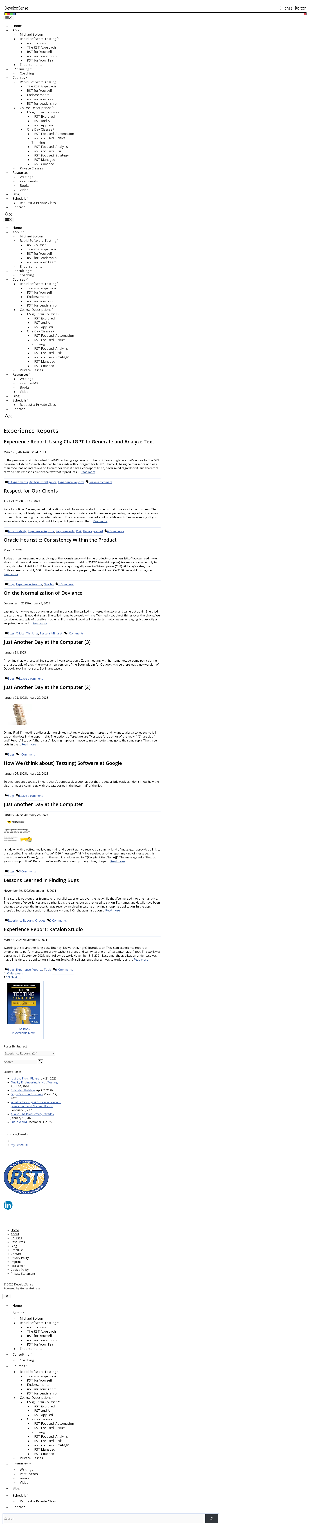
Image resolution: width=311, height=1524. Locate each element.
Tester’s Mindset (51, 633)
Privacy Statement (23, 1274)
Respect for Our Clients (31, 490)
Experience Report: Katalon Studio (43, 929)
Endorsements (31, 64)
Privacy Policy (20, 1258)
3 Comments (27, 871)
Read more (88, 472)
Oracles (49, 584)
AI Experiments (18, 482)
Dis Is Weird (19, 1122)
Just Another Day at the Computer (43, 804)
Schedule (17, 1250)
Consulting (21, 1354)
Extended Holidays (23, 1090)
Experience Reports (71, 482)
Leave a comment (100, 482)
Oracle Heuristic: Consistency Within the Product (60, 539)
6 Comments (115, 531)
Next (16, 977)
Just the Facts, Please (25, 1078)
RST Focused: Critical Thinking (48, 140)
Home (17, 26)
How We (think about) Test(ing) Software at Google (63, 763)
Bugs (11, 584)
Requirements (65, 531)
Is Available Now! (23, 1033)
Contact (19, 207)
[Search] (40, 1061)
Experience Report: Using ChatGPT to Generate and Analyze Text (79, 441)
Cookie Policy (20, 1270)
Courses (16, 1238)
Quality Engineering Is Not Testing (34, 1082)
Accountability (17, 531)
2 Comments (58, 920)
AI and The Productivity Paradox (32, 1114)
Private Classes (31, 168)
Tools (47, 970)
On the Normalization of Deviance (43, 592)
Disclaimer (18, 1266)
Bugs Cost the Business (27, 1094)
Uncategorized (93, 531)
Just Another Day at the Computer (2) (47, 687)
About (15, 1234)
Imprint (16, 1262)
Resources (18, 1242)
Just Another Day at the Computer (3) (47, 642)
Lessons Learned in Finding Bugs (41, 880)
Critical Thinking (27, 633)
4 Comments (75, 633)
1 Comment (66, 584)
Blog (16, 194)
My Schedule (19, 1145)
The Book (23, 1029)
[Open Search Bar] (9, 214)
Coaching (27, 73)
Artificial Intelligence (43, 482)
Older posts (15, 973)
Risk (79, 531)
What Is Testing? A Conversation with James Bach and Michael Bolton (36, 1104)
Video (24, 190)
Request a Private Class (38, 203)
